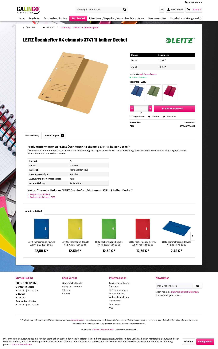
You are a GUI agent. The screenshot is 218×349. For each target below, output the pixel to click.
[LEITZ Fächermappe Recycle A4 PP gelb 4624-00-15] (75, 228)
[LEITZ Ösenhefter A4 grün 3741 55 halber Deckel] (153, 92)
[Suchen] (125, 10)
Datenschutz (115, 300)
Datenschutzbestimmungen (185, 291)
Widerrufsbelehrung (119, 297)
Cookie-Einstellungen (119, 283)
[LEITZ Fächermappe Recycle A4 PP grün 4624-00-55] (109, 228)
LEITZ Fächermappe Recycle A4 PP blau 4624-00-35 (41, 243)
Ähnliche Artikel (33, 211)
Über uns (113, 286)
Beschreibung (32, 135)
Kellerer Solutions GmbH (103, 329)
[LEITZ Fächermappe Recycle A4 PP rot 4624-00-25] (142, 228)
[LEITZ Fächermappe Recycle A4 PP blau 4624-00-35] (41, 228)
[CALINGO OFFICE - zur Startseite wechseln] (28, 10)
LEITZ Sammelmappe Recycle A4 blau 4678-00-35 (176, 243)
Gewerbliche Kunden (72, 283)
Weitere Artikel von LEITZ (42, 197)
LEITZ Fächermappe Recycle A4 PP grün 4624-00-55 (109, 243)
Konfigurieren (205, 341)
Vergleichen (138, 116)
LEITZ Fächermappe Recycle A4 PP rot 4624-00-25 (142, 243)
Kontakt (66, 293)
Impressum (114, 304)
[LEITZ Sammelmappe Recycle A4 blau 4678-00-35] (176, 228)
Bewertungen (54, 135)
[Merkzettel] (161, 10)
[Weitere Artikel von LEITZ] (180, 43)
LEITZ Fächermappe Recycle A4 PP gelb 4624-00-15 (75, 243)
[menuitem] (101, 10)
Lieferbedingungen (118, 290)
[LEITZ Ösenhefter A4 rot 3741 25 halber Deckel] (169, 92)
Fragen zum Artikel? (40, 194)
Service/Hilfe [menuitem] (193, 2)
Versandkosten (116, 293)
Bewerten (171, 116)
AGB (111, 307)
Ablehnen (188, 341)
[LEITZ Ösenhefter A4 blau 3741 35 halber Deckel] (137, 92)
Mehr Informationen (22, 344)
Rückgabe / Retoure (72, 286)
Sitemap (66, 290)
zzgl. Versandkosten (148, 74)
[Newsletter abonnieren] (197, 286)
